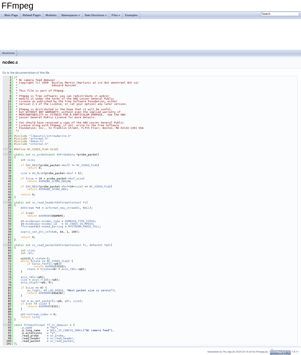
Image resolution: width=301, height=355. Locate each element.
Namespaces (69, 15)
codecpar (33, 221)
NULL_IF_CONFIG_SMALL (66, 330)
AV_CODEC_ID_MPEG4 (79, 223)
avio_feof (41, 263)
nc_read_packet (43, 245)
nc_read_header (43, 202)
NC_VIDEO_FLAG (87, 165)
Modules (51, 15)
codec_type (52, 221)
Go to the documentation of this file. (26, 72)
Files (115, 15)
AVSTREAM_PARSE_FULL (83, 226)
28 (7, 149)
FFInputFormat (34, 325)
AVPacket (96, 245)
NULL (86, 207)
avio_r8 (67, 269)
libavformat (8, 53)
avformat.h (39, 138)
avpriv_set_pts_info (36, 231)
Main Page (11, 15)
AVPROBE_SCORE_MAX (53, 181)
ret (29, 253)
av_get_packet (41, 301)
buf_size (76, 178)
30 (7, 154)
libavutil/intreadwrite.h (50, 135)
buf (65, 165)
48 (7, 202)
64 (7, 245)
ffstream (27, 226)
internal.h (39, 143)
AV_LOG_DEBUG (53, 290)
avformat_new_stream (60, 207)
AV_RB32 (33, 165)
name (29, 327)
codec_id (50, 223)
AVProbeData (66, 154)
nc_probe (38, 154)
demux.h (36, 141)
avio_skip (28, 282)
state (39, 258)
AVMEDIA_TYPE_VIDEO (79, 221)
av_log (32, 290)
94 (7, 325)
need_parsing (53, 226)
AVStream (27, 207)
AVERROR (44, 215)
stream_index (39, 314)
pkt (108, 245)
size (30, 159)
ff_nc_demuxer (57, 325)
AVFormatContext (69, 202)
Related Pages (32, 15)
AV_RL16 (38, 173)
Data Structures (94, 15)
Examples (131, 15)
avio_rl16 (39, 279)
